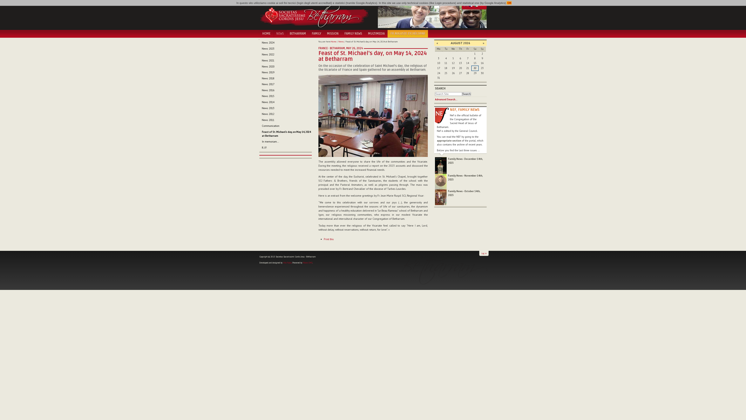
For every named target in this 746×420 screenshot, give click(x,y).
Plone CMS (307, 262)
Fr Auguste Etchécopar (407, 34)
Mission (333, 34)
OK (509, 2)
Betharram (298, 34)
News (280, 34)
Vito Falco (287, 262)
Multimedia (376, 34)
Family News (353, 34)
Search (440, 88)
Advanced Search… (446, 99)
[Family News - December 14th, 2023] (441, 165)
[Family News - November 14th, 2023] (441, 181)
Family (316, 34)
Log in (484, 253)
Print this (329, 239)
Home (266, 34)
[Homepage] (314, 15)
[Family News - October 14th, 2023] (441, 197)
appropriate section (449, 140)
